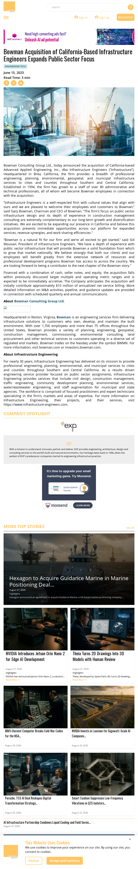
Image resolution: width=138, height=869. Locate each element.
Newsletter (125, 17)
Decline (33, 861)
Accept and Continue (65, 861)
